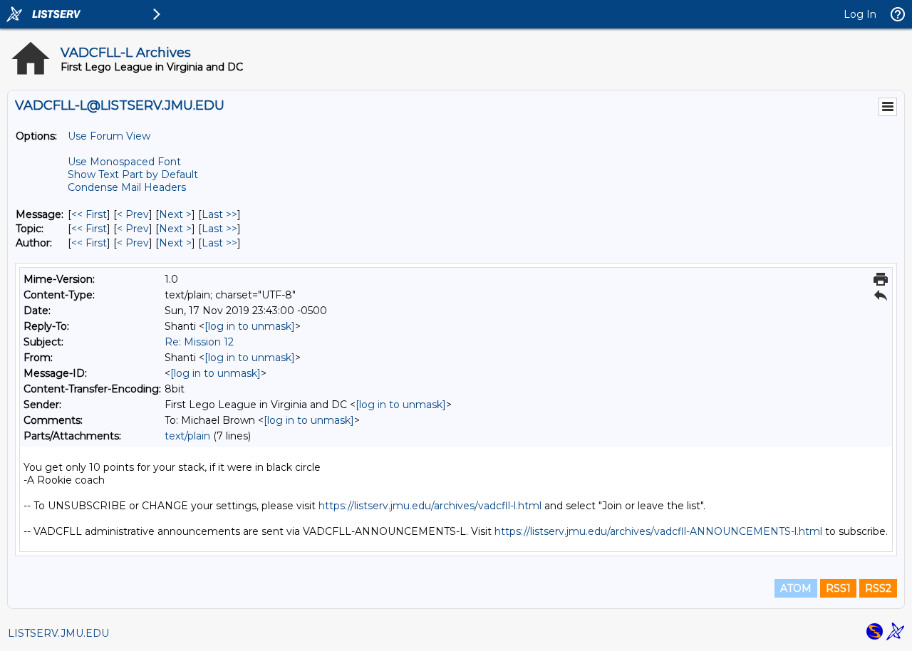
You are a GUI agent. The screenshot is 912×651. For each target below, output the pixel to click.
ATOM (796, 588)
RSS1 (838, 588)
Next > (175, 214)
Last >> (219, 214)
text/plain (187, 435)
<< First (89, 214)
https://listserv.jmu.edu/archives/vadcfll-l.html (430, 505)
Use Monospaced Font (124, 161)
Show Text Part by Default (133, 174)
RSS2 (878, 588)
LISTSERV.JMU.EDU (58, 633)
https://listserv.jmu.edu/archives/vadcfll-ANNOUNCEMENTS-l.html (658, 531)
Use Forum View (109, 136)
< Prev (133, 214)
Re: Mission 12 (199, 341)
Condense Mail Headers (127, 187)
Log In (860, 14)
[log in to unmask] (249, 326)
